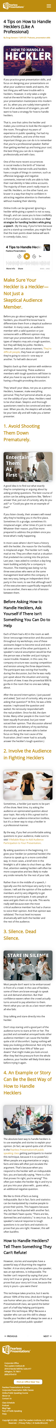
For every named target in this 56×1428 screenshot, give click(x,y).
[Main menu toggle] (48, 5)
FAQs (4, 1413)
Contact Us (6, 1398)
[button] (28, 1382)
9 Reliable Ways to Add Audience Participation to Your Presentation (24, 841)
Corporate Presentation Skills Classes (18, 1390)
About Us (6, 1395)
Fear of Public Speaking (12, 1411)
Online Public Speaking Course (15, 1393)
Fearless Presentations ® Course (16, 1387)
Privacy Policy (25, 1423)
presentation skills (43, 37)
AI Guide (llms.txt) (40, 1423)
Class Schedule (8, 1402)
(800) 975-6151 (10, 1374)
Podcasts (31, 37)
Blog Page (6, 1408)
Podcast (5, 1405)
